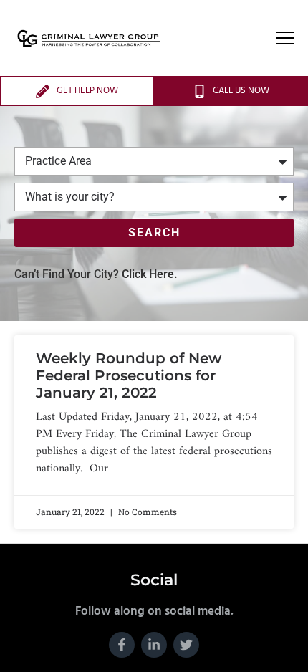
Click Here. (150, 274)
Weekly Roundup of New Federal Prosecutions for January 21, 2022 (128, 375)
